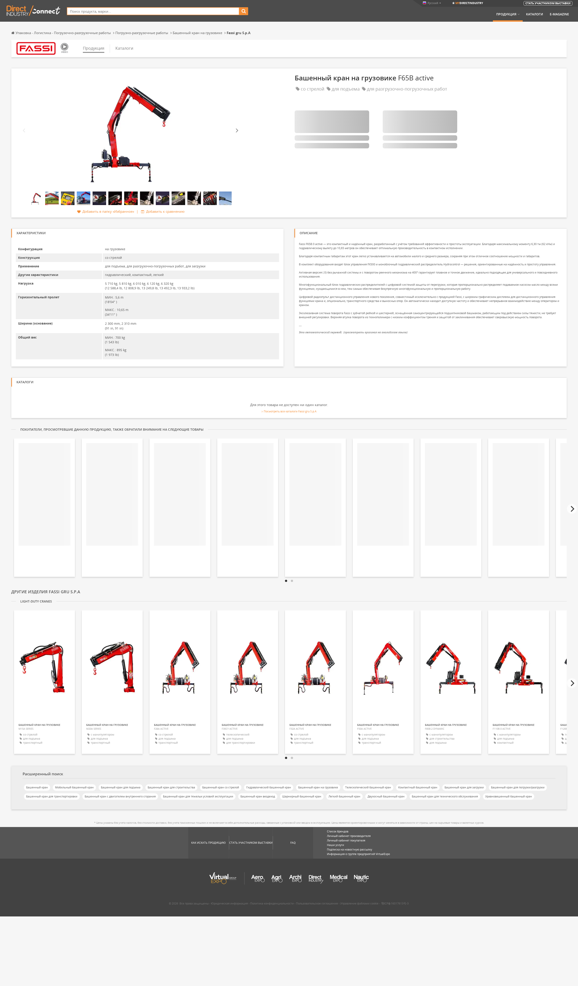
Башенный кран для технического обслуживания (445, 796)
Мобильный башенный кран (74, 787)
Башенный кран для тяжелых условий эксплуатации (198, 796)
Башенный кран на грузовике (318, 787)
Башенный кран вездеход (257, 796)
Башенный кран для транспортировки (51, 796)
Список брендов (337, 831)
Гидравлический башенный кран (268, 787)
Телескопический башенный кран (368, 787)
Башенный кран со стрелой (220, 787)
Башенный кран (37, 787)
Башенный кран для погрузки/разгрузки (518, 787)
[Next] (236, 131)
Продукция (506, 14)
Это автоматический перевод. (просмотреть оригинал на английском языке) (353, 332)
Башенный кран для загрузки (464, 787)
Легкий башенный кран (344, 796)
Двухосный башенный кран (386, 796)
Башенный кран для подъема (120, 787)
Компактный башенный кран (417, 787)
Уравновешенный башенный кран (508, 796)
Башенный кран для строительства (171, 787)
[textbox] (153, 11)
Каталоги (534, 14)
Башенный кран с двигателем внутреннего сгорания (120, 796)
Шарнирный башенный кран (301, 796)
